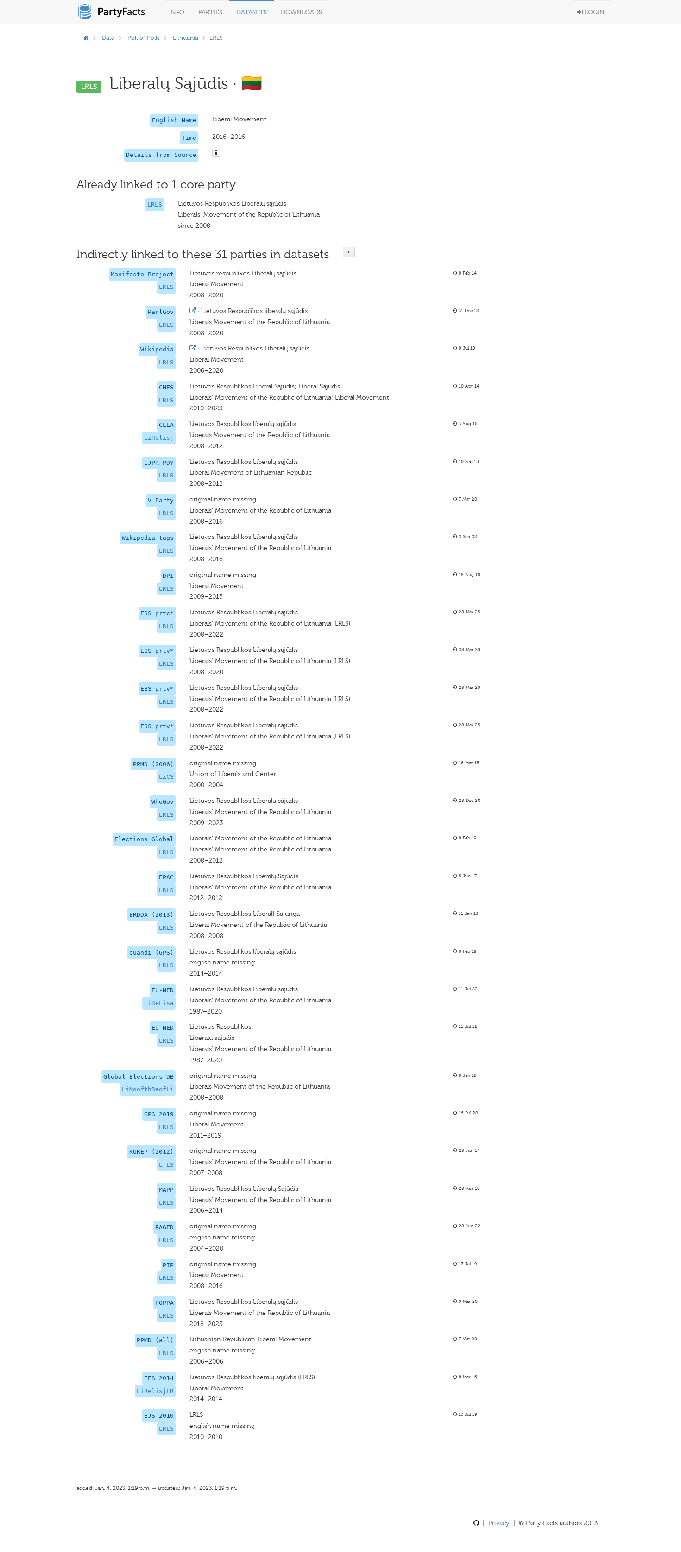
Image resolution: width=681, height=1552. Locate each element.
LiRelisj (159, 437)
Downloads (301, 12)
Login (594, 12)
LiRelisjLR (155, 1391)
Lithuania (185, 37)
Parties (210, 12)
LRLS (154, 204)
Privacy (499, 1523)
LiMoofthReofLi (148, 1089)
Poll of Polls (143, 37)
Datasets (251, 12)
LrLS (166, 1164)
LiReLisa (159, 1003)
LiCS (166, 776)
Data (108, 37)
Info (176, 12)
